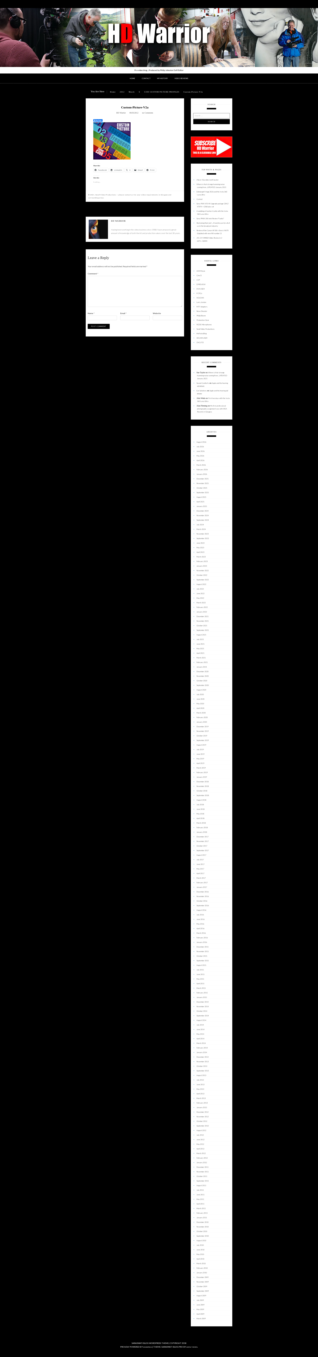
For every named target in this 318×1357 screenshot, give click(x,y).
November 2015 (203, 951)
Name (91, 313)
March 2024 (201, 529)
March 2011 (201, 1208)
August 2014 (201, 1020)
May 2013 (200, 1089)
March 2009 (201, 1318)
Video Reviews (181, 78)
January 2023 (202, 566)
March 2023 (201, 557)
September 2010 (203, 1236)
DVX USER (201, 289)
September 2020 (203, 685)
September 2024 (203, 520)
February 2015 (202, 993)
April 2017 (200, 873)
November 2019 (203, 731)
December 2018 (203, 782)
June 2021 (200, 644)
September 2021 (203, 630)
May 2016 (200, 924)
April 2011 (200, 1204)
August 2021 (201, 635)
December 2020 (203, 671)
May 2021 (200, 648)
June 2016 (200, 919)
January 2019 (202, 777)
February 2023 (202, 561)
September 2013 (203, 1071)
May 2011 (200, 1199)
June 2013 (200, 1084)
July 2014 (200, 1025)
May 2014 (200, 1034)
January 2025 (202, 506)
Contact (146, 78)
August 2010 (201, 1240)
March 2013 (201, 1098)
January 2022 (202, 612)
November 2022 (203, 570)
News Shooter (202, 311)
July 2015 (200, 970)
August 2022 (201, 584)
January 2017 (202, 887)
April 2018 (200, 818)
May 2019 (200, 759)
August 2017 (201, 855)
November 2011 (203, 1172)
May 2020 (200, 703)
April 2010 (200, 1259)
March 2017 (201, 878)
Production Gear (203, 320)
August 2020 (201, 690)
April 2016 (200, 928)
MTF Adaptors (202, 307)
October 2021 (202, 625)
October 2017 (202, 846)
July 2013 (200, 1080)
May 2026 (200, 456)
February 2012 (202, 1158)
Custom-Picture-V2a (135, 107)
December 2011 (203, 1167)
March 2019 (201, 768)
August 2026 (201, 442)
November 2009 (203, 1282)
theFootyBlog (202, 333)
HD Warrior (121, 113)
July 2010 (200, 1245)
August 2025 (201, 497)
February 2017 (202, 882)
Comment (93, 273)
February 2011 (202, 1213)
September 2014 (203, 1016)
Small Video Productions (206, 329)
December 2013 (203, 1057)
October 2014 (202, 1011)
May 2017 (200, 869)
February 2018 (202, 827)
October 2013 (202, 1066)
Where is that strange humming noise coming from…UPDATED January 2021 (212, 375)
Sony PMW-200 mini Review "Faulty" (210, 218)
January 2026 (202, 474)
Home (132, 78)
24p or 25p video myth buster (208, 180)
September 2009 (203, 1291)
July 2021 (200, 639)
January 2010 (202, 1273)
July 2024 (200, 525)
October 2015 (202, 956)
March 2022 (201, 603)
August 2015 (201, 965)
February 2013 (202, 1103)
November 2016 (203, 896)
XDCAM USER (202, 338)
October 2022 (202, 575)
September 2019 (203, 740)
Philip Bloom (201, 316)
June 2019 (200, 754)
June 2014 (200, 1029)
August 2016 (201, 910)
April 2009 (200, 1314)
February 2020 (202, 717)
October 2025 (202, 488)
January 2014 (202, 1052)
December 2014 (203, 1002)
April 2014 (200, 1039)
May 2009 (200, 1309)
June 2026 (200, 451)
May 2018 (200, 814)
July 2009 (200, 1300)
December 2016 (203, 892)
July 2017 (200, 860)
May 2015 (200, 979)
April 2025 (200, 502)
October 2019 (202, 736)
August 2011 (201, 1185)
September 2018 (203, 795)
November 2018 (203, 786)
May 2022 (200, 598)
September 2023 (203, 538)
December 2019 (203, 726)
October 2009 (202, 1286)
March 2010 (201, 1263)
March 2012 (201, 1153)
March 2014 (201, 1043)
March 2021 (201, 658)
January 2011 (202, 1217)
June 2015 (200, 974)
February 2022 (202, 607)
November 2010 (203, 1227)
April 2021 (200, 653)
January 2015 (202, 997)
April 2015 (200, 983)
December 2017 (203, 837)
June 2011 (200, 1195)
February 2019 (202, 772)
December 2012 (203, 1112)
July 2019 (200, 749)
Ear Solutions (202, 391)
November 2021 (203, 621)
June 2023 (200, 543)
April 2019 (200, 763)
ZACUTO (200, 342)
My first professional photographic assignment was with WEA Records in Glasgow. (212, 409)
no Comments (147, 113)
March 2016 (201, 933)
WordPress (147, 1347)
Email (123, 313)
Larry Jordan (201, 302)
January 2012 (202, 1162)
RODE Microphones (204, 324)
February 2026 (202, 469)
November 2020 (203, 676)
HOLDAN (200, 298)
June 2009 (200, 1305)
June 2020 (200, 699)
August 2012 (201, 1130)
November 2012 (203, 1117)
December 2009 (203, 1277)
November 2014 (203, 1006)
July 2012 (200, 1135)
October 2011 (202, 1176)
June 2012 (200, 1139)
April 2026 (200, 460)
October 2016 (202, 901)
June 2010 (200, 1250)
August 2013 (201, 1075)
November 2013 (203, 1061)
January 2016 (202, 942)
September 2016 (203, 905)
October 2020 (202, 681)
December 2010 (203, 1222)
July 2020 (200, 694)
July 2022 (200, 589)
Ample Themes (191, 1347)
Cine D (199, 275)
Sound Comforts (203, 383)
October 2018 (202, 791)
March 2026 (201, 465)
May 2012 (200, 1144)
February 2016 (202, 938)
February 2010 (202, 1268)
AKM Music (201, 271)
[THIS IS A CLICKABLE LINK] (211, 147)
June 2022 (200, 593)
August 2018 (201, 800)
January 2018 (202, 832)
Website (157, 313)
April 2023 (200, 552)
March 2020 (201, 713)
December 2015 (203, 947)
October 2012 (202, 1121)
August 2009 (201, 1295)
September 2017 (203, 850)
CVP (198, 280)
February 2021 (202, 662)
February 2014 (202, 1048)
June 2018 (200, 809)
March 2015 (201, 988)
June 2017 (200, 864)
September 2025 (203, 492)
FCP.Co (199, 293)
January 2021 (202, 667)
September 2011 (203, 1181)
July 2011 (200, 1190)
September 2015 (203, 960)
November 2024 (203, 515)
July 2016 (200, 915)
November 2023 (203, 534)
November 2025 (203, 483)
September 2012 (203, 1126)
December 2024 (203, 511)
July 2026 (200, 447)
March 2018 (201, 823)
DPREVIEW (201, 284)
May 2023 (200, 547)
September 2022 (203, 580)
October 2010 (202, 1231)
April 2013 (200, 1094)
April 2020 (200, 708)
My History (162, 78)
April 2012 (200, 1149)
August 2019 (201, 745)
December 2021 (203, 616)
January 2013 (202, 1107)
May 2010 (200, 1254)
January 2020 (202, 722)
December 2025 (203, 479)
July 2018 (200, 804)
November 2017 (203, 841)
